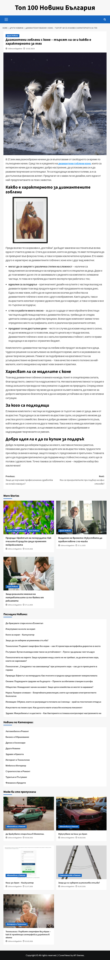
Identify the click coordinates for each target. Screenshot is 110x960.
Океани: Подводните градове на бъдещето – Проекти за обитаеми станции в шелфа (49, 681)
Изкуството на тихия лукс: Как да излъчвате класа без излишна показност (44, 707)
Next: (82, 480)
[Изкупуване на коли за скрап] (81, 813)
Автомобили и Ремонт (17, 731)
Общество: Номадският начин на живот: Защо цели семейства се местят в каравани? (49, 687)
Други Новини (12, 35)
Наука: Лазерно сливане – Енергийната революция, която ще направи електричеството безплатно (51, 694)
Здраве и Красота (15, 754)
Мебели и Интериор (16, 765)
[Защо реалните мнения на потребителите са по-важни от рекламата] (28, 573)
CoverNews (64, 955)
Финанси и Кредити (16, 782)
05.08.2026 (29, 838)
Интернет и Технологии (18, 760)
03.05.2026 (82, 886)
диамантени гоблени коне (74, 163)
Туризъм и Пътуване (16, 777)
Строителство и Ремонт (18, 771)
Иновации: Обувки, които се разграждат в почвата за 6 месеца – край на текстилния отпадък (53, 701)
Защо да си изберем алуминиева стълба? (27, 640)
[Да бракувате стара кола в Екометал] (28, 813)
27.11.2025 (82, 545)
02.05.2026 (29, 549)
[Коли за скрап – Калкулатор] (28, 862)
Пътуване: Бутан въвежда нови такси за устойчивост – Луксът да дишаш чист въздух (50, 651)
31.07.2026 (29, 886)
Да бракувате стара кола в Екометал (24, 623)
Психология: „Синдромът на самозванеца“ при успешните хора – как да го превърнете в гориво (51, 668)
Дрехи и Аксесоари (15, 742)
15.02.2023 (30, 49)
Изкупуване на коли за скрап (20, 629)
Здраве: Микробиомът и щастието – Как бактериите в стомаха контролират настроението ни (53, 713)
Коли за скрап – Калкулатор (20, 634)
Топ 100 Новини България (55, 8)
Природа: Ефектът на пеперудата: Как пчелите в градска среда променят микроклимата (28, 541)
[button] (6, 19)
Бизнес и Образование (16, 530)
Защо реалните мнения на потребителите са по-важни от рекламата (25, 597)
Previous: (29, 480)
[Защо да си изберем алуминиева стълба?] (81, 862)
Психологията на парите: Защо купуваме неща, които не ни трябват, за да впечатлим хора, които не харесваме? (52, 659)
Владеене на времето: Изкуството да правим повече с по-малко (80, 539)
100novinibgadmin (15, 49)
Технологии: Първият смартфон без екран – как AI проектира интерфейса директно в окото (53, 646)
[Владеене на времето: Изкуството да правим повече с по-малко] (81, 517)
